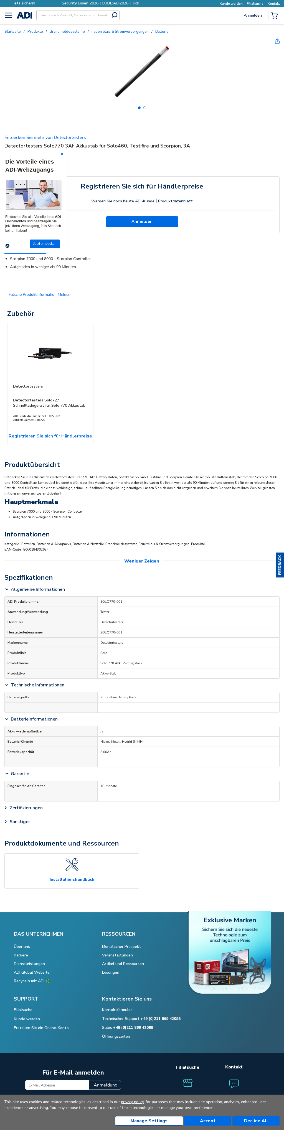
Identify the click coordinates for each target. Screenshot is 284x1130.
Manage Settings (149, 1121)
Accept (207, 1121)
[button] (280, 565)
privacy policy (132, 1101)
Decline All (256, 1121)
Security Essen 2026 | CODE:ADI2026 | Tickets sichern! (76, 3)
